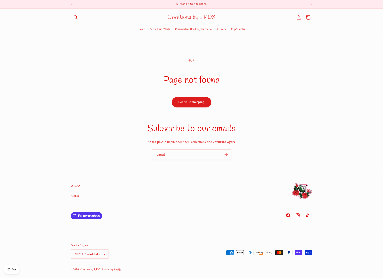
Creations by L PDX (90, 269)
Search (75, 196)
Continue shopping (191, 102)
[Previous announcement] (72, 4)
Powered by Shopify (111, 269)
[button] (75, 17)
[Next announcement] (311, 4)
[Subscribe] (226, 154)
